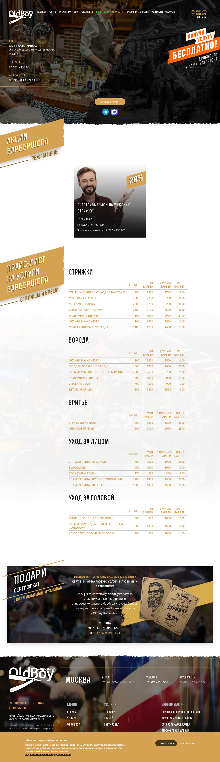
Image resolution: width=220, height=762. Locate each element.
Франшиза (87, 12)
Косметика (65, 12)
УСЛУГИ (71, 718)
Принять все (166, 743)
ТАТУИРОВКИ (111, 724)
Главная (41, 12)
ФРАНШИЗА (73, 724)
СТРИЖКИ (109, 712)
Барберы (144, 12)
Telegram (105, 112)
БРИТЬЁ (108, 718)
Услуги (52, 12)
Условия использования (177, 718)
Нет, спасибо (186, 743)
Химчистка (118, 12)
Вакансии (132, 12)
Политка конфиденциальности (181, 712)
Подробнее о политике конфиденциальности (48, 754)
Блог (76, 12)
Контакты (157, 12)
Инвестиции (102, 12)
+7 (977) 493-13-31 (20, 67)
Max (114, 112)
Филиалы (170, 12)
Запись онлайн (110, 101)
